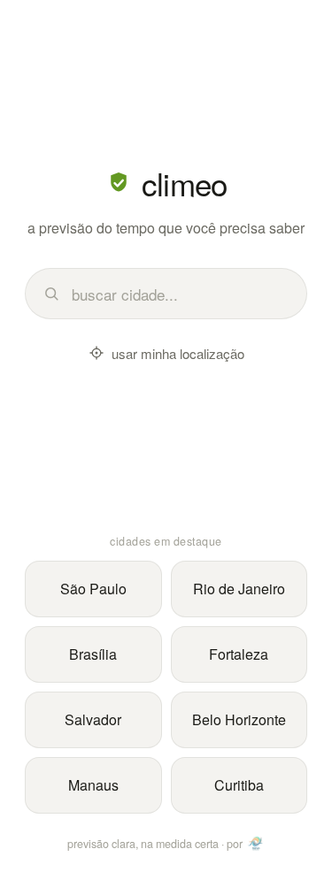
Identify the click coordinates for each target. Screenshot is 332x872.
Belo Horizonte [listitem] (239, 719)
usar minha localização (178, 353)
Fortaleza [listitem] (238, 654)
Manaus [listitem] (93, 785)
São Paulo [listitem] (93, 588)
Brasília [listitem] (93, 654)
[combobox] (180, 294)
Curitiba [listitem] (239, 785)
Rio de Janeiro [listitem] (239, 588)
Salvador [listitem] (93, 719)
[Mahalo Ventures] (256, 844)
